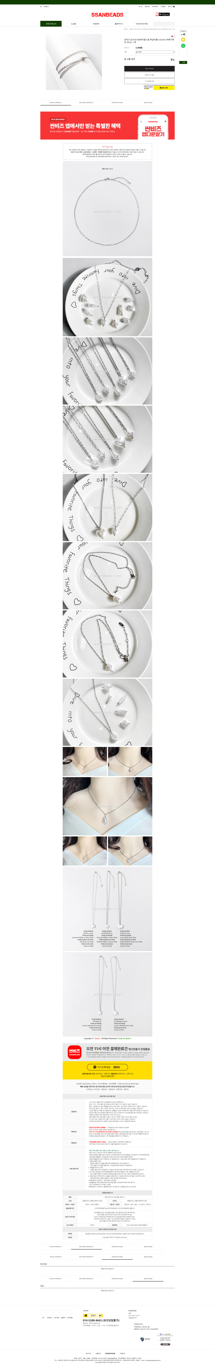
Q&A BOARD (148, 102)
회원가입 (147, 6)
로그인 (140, 6)
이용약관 (122, 1353)
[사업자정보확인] (112, 1358)
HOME (126, 29)
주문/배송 (70, 1318)
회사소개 (88, 1353)
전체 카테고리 (51, 24)
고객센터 (163, 6)
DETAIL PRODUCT (56, 102)
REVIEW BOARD (117, 102)
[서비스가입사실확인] (152, 1329)
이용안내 (98, 1353)
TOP (183, 62)
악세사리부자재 (141, 24)
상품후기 (63, 1318)
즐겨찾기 (46, 6)
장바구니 (183, 34)
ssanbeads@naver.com (153, 1360)
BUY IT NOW (149, 68)
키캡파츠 (96, 24)
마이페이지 (183, 31)
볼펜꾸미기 (119, 24)
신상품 (73, 24)
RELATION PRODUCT (86, 102)
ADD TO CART (149, 75)
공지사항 (56, 1318)
